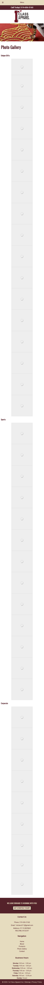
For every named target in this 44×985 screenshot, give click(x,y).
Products (22, 946)
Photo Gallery (22, 949)
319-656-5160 (24, 922)
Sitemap (27, 982)
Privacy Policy (37, 982)
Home (22, 941)
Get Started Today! (22, 908)
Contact (22, 951)
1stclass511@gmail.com (24, 925)
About (22, 944)
